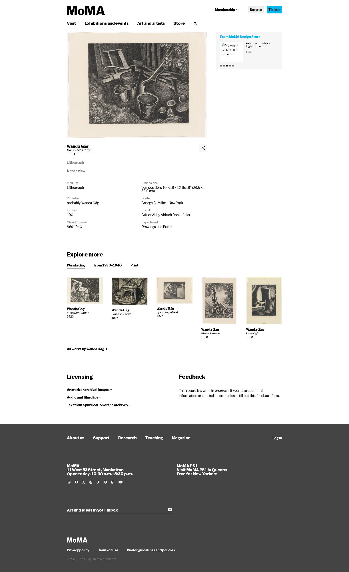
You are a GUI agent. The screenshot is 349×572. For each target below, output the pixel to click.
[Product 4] (230, 65)
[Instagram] (69, 482)
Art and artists (151, 23)
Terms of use (108, 550)
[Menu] (195, 23)
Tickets (274, 10)
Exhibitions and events (107, 23)
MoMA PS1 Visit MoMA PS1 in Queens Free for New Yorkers (202, 469)
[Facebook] (76, 482)
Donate (256, 10)
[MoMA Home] (86, 10)
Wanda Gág (77, 146)
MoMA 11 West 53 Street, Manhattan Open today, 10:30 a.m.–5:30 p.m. (100, 469)
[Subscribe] (170, 509)
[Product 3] (227, 65)
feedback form (267, 396)
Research (127, 437)
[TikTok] (98, 482)
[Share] (203, 148)
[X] (83, 482)
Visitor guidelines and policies (151, 550)
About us (75, 437)
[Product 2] (224, 65)
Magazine (181, 437)
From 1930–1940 (108, 265)
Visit (71, 23)
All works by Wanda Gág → (87, 349)
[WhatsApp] (113, 482)
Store (179, 23)
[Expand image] (137, 85)
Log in (277, 438)
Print (135, 265)
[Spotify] (105, 482)
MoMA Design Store (244, 37)
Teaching (154, 437)
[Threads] (91, 482)
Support (101, 437)
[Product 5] (233, 65)
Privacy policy (78, 550)
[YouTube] (120, 482)
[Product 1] (221, 65)
